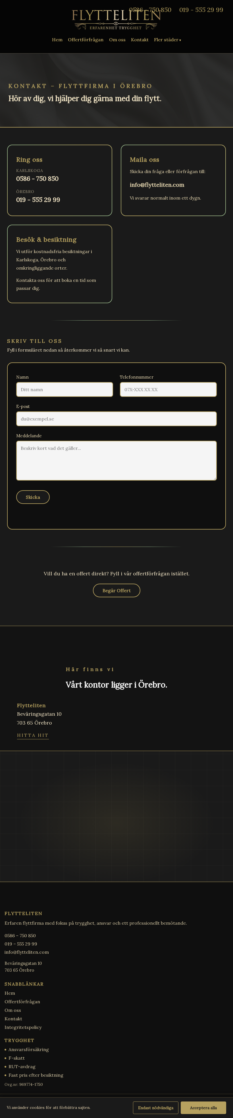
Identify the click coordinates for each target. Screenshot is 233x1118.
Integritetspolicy (23, 1027)
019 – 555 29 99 (21, 944)
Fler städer (166, 39)
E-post (23, 406)
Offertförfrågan (85, 39)
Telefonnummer (136, 377)
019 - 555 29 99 (201, 10)
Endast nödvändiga (155, 1107)
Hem (57, 39)
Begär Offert (117, 590)
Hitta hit (33, 735)
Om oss (117, 39)
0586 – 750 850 (20, 935)
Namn (22, 377)
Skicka (33, 497)
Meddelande (29, 435)
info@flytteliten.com (157, 184)
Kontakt (140, 39)
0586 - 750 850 (150, 10)
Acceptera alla (203, 1107)
